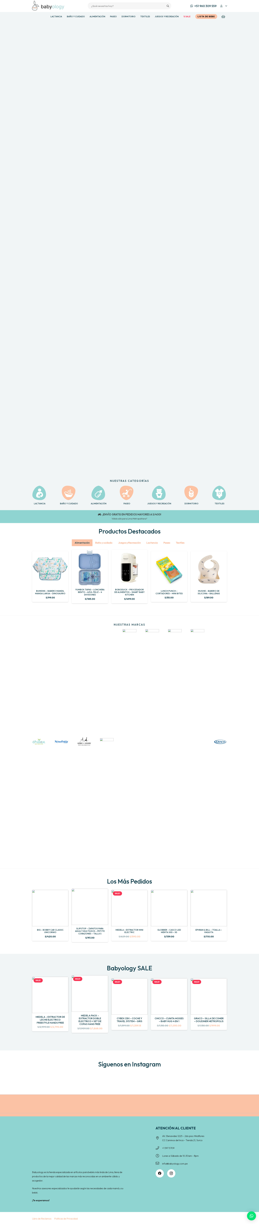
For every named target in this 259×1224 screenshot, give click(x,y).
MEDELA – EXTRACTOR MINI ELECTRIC (129, 931)
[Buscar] (168, 6)
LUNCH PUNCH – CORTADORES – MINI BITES (169, 592)
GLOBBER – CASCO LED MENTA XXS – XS (169, 931)
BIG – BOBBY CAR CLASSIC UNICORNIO (50, 931)
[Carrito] (223, 16)
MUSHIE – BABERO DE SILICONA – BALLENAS (209, 592)
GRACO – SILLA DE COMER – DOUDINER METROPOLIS (209, 1020)
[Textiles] (219, 493)
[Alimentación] (98, 493)
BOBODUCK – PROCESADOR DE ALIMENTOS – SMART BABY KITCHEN (129, 592)
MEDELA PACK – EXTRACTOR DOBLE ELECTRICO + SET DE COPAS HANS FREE (90, 1020)
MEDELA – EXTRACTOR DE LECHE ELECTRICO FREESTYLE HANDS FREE (50, 1019)
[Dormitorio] (191, 493)
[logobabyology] (48, 5)
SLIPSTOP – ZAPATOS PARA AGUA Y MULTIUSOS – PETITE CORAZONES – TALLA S (90, 931)
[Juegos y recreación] (159, 493)
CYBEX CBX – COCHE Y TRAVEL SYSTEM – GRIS (129, 1020)
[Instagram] (171, 1173)
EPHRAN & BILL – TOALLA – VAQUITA (208, 931)
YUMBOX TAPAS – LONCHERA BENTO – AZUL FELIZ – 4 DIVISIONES (89, 592)
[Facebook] (160, 1173)
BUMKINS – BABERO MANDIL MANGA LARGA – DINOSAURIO (50, 592)
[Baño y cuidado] (69, 493)
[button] (223, 6)
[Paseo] (126, 493)
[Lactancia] (39, 493)
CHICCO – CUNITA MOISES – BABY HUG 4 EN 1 (169, 1020)
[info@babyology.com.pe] (159, 1163)
